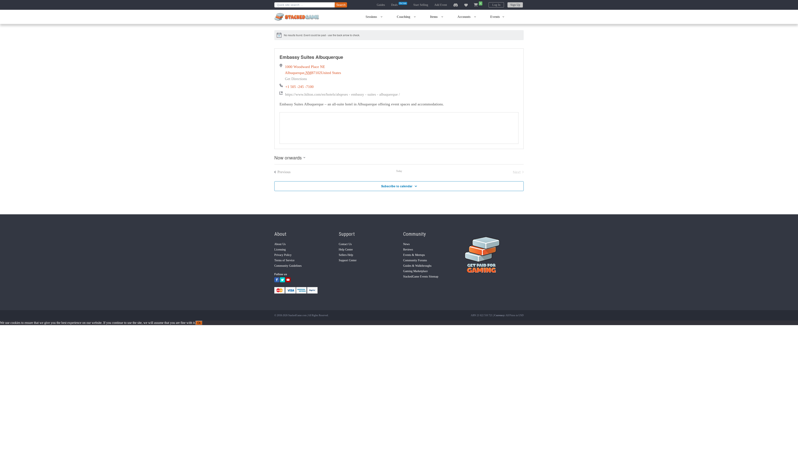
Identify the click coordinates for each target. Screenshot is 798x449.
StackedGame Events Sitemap (420, 276)
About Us (280, 244)
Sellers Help (346, 255)
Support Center (348, 260)
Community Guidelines (288, 265)
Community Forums (415, 260)
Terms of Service (284, 260)
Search (341, 4)
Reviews (408, 249)
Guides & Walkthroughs (417, 265)
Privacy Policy (283, 255)
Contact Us (345, 244)
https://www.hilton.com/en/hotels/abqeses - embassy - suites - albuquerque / (342, 94)
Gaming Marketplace (415, 271)
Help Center (346, 249)
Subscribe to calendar (396, 186)
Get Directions (296, 79)
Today (399, 171)
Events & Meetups (414, 255)
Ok (199, 322)
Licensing (280, 249)
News (406, 244)
